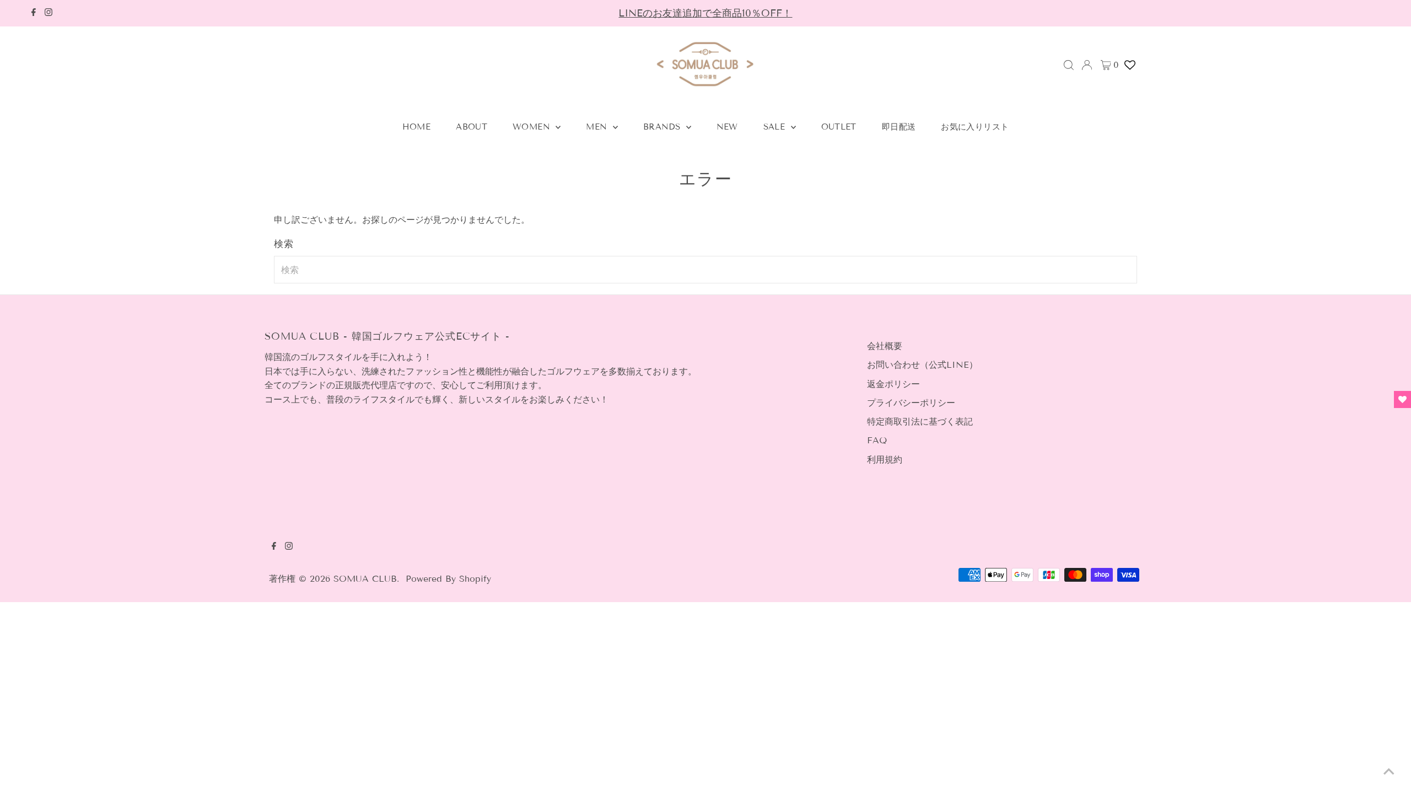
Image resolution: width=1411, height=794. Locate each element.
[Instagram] (48, 13)
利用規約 (884, 459)
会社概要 (884, 346)
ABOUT (471, 127)
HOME (416, 127)
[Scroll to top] (1389, 772)
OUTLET (839, 127)
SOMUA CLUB (365, 578)
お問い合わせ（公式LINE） (922, 365)
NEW (727, 127)
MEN (598, 127)
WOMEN (533, 127)
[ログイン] (1087, 65)
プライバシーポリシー (911, 403)
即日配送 (899, 127)
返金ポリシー (893, 384)
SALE (775, 127)
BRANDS (663, 127)
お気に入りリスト (975, 127)
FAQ (877, 440)
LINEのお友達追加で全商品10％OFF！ (705, 13)
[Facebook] (34, 13)
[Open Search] (1069, 65)
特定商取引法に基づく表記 (920, 421)
